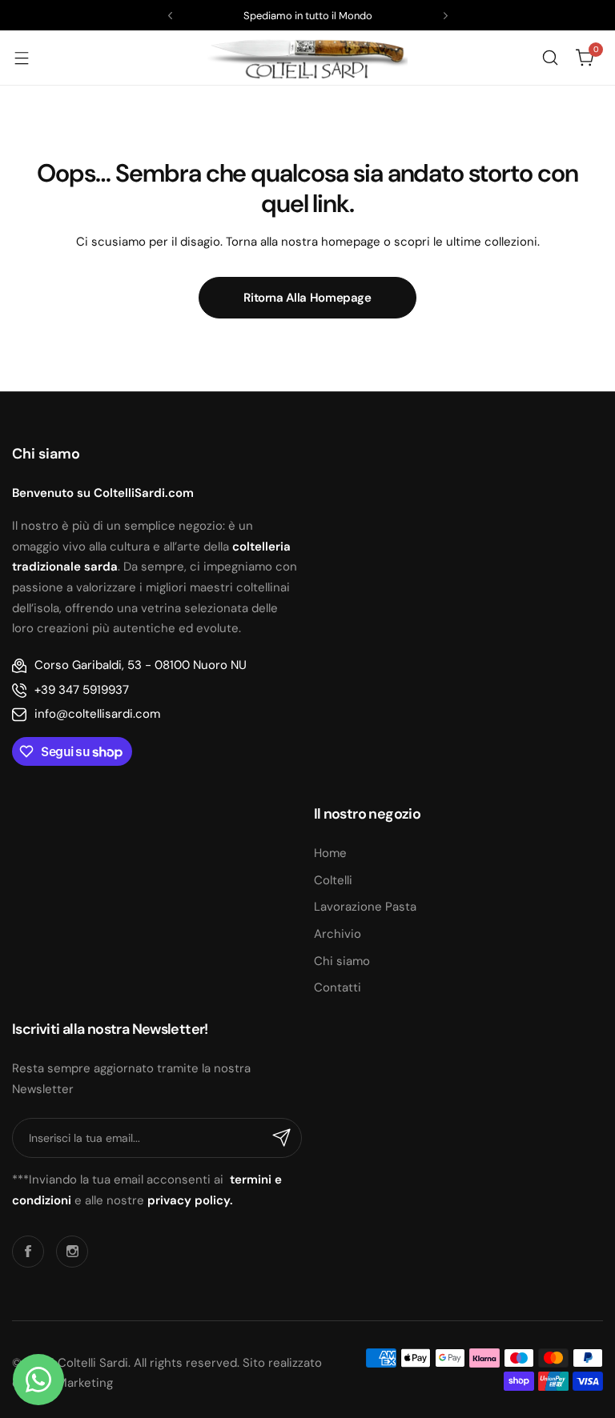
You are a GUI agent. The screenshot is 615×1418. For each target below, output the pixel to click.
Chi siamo (342, 961)
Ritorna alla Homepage (307, 298)
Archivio (337, 934)
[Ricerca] (550, 57)
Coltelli (333, 880)
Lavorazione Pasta (365, 907)
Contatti (337, 987)
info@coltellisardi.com (97, 714)
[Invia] (282, 1138)
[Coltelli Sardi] (307, 57)
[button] (170, 16)
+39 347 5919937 (81, 690)
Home (330, 853)
